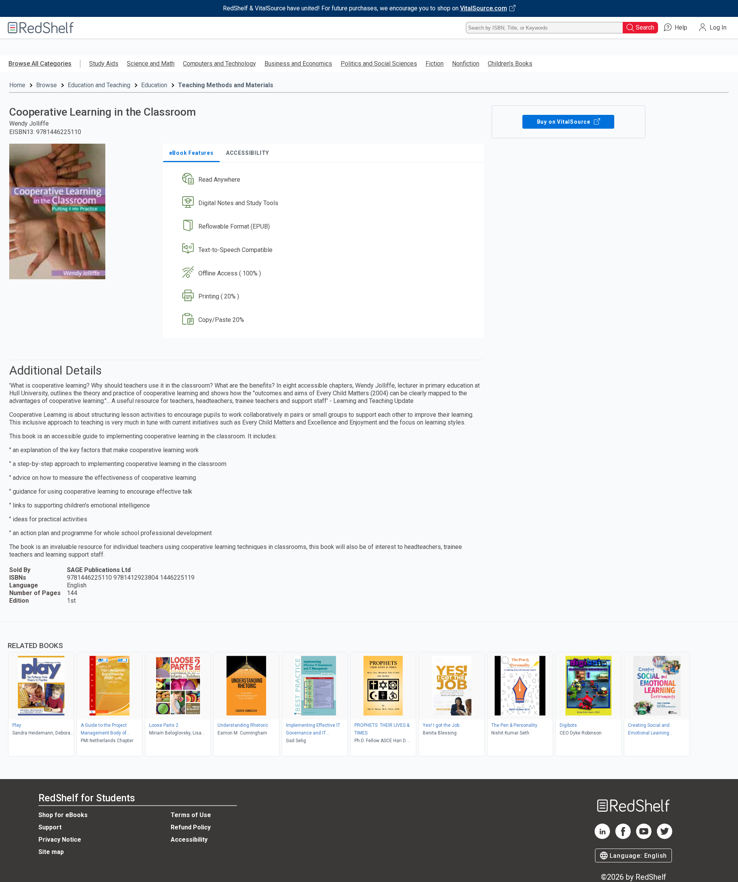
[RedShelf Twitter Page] (664, 837)
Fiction (435, 63)
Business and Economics (298, 63)
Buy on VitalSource (564, 122)
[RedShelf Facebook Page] (623, 837)
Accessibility (189, 839)
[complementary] (369, 690)
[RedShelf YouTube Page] (644, 837)
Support (50, 827)
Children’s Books (510, 63)
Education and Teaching (99, 85)
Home (17, 85)
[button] (325, 180)
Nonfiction (465, 63)
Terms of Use (191, 815)
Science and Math (151, 63)
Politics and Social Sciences (379, 63)
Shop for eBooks (63, 815)
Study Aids (103, 63)
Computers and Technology (219, 63)
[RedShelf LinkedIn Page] (602, 837)
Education (154, 85)
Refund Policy (191, 827)
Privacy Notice (59, 839)
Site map (51, 851)
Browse (46, 85)
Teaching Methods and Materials (225, 85)
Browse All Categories (39, 63)
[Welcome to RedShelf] (41, 27)
